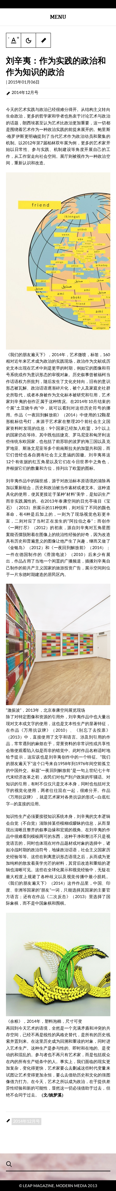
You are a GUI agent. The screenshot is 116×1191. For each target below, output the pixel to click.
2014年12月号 (25, 92)
